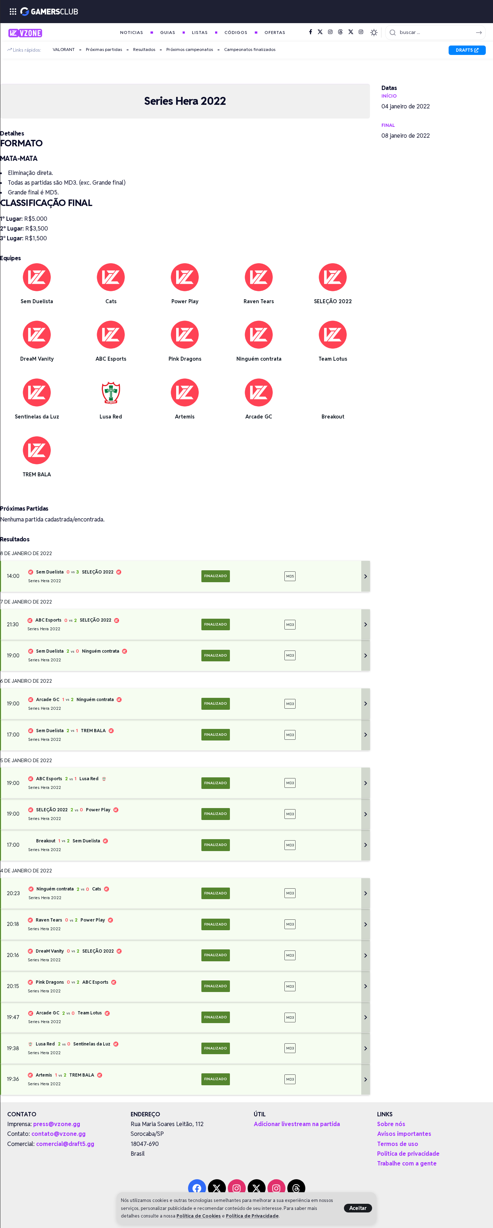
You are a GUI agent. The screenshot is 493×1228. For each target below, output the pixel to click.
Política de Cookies (198, 1216)
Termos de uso (397, 1144)
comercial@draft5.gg (65, 1144)
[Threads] (340, 32)
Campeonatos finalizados (249, 49)
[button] (358, 1208)
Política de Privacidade (252, 1216)
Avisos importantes (404, 1134)
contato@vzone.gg (58, 1134)
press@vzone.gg (56, 1124)
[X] (320, 32)
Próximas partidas (104, 49)
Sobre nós (391, 1124)
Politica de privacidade (408, 1154)
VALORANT (64, 49)
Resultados (144, 49)
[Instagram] (330, 32)
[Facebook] (310, 32)
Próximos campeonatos (189, 49)
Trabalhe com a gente (407, 1163)
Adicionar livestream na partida (297, 1124)
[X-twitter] (217, 1188)
